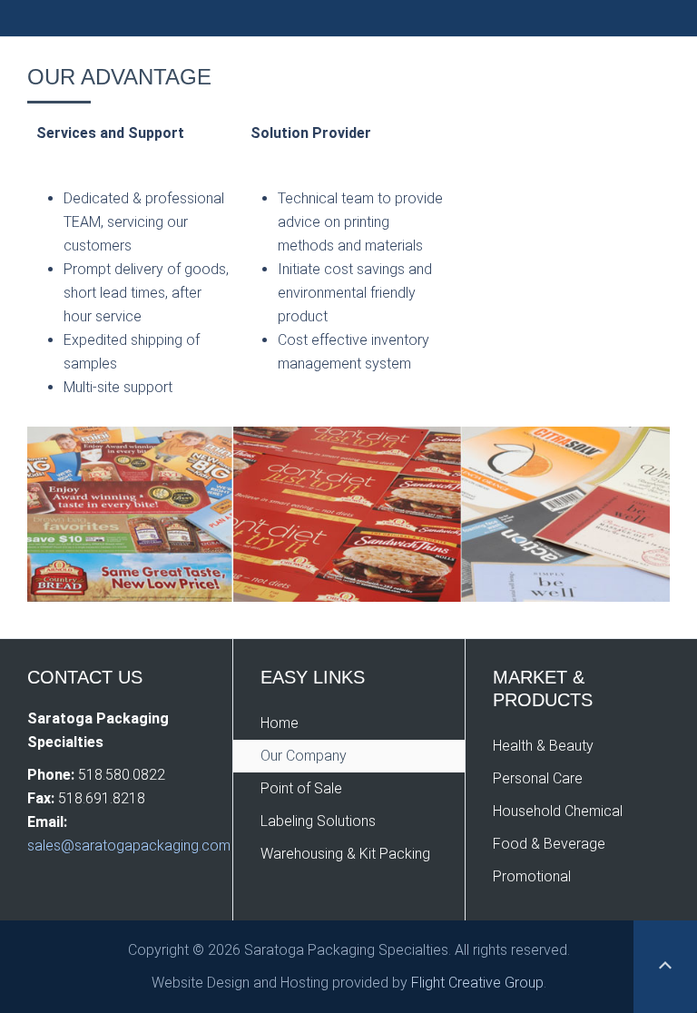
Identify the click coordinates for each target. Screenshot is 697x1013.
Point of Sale (301, 788)
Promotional (532, 876)
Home (279, 723)
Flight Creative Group (477, 982)
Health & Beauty (543, 745)
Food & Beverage (549, 843)
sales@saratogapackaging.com (129, 845)
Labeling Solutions (318, 821)
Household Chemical (558, 811)
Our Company (303, 755)
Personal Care (538, 778)
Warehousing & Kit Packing (345, 853)
